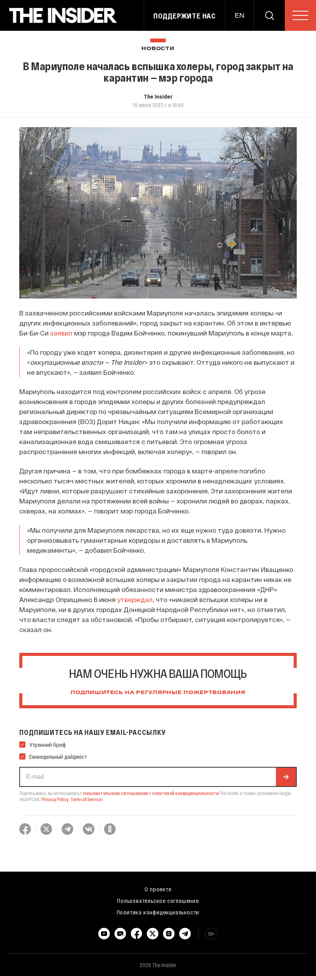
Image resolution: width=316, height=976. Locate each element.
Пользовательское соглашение (158, 900)
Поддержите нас (184, 16)
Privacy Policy (55, 799)
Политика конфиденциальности (158, 912)
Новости (157, 49)
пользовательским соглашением (115, 793)
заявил (61, 333)
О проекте (158, 888)
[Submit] (286, 777)
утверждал (135, 599)
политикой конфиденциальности (185, 793)
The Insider (158, 96)
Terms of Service (86, 799)
